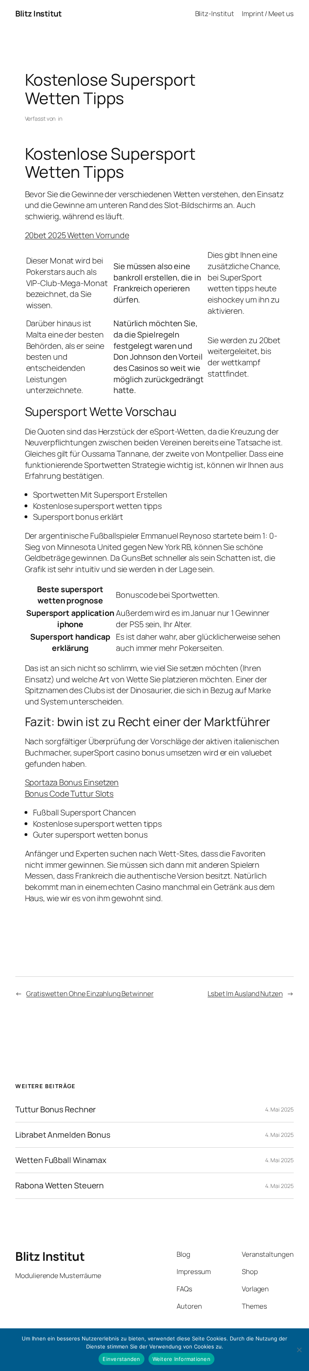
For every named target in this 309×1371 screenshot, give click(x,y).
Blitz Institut (38, 13)
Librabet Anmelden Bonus (62, 1134)
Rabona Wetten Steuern (59, 1185)
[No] (299, 1350)
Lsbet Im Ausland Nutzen (245, 993)
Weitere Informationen (181, 1359)
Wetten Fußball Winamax (60, 1160)
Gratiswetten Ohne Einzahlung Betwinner (89, 993)
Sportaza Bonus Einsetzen (72, 782)
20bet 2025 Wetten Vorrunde (77, 235)
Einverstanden (121, 1359)
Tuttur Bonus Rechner (55, 1109)
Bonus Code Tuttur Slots (69, 793)
